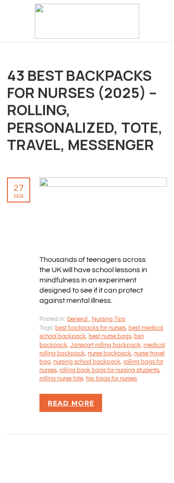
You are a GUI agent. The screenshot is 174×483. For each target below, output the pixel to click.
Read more (71, 403)
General (78, 319)
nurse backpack (109, 353)
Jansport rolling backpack (105, 345)
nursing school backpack (87, 362)
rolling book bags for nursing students (109, 370)
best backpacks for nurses (90, 328)
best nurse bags (110, 336)
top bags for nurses (111, 378)
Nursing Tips (108, 319)
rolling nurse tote (61, 378)
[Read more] (103, 182)
